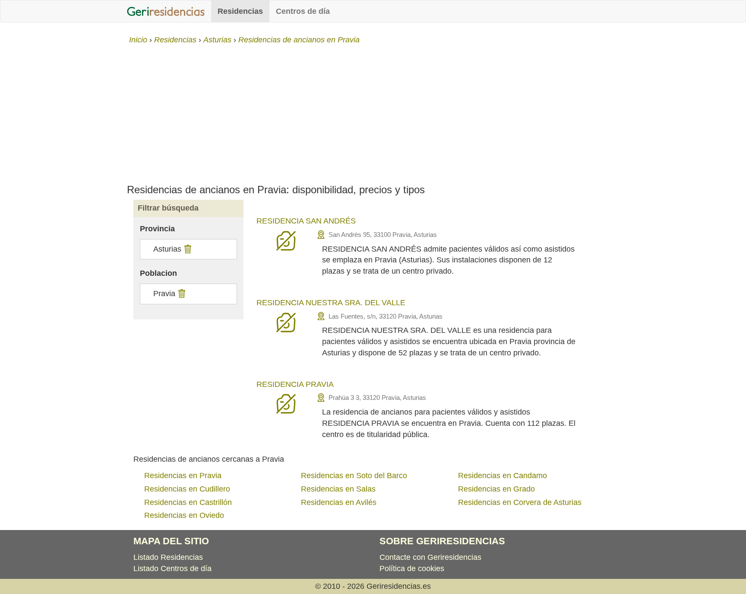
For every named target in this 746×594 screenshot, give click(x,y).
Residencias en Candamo (502, 475)
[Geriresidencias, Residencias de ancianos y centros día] (165, 11)
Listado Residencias (168, 557)
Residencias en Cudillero (187, 489)
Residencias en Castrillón (188, 502)
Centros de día (303, 11)
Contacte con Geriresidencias (430, 557)
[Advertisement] (373, 110)
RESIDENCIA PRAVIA (295, 384)
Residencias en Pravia (182, 475)
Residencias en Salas (338, 489)
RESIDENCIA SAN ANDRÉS (306, 221)
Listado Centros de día (172, 568)
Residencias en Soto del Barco (354, 475)
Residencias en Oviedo (184, 515)
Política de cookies (411, 568)
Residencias (240, 11)
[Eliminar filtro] (186, 249)
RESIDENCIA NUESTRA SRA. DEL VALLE (330, 302)
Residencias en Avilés (338, 502)
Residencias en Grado (496, 489)
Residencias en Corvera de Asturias (520, 502)
